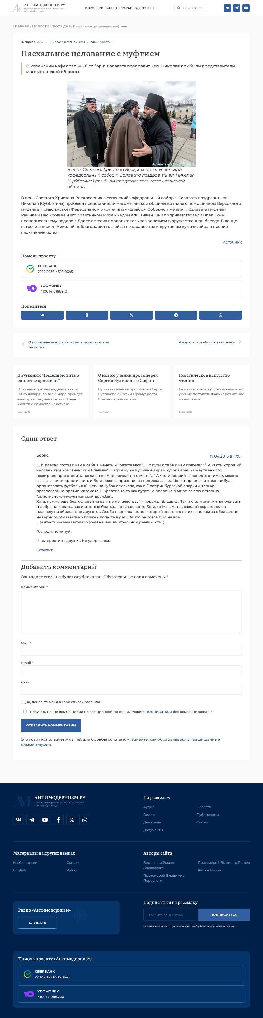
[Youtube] (246, 8)
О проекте (94, 8)
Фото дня (61, 26)
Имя (26, 643)
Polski (72, 870)
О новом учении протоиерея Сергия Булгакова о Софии (128, 377)
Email (27, 662)
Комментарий (34, 587)
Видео (111, 8)
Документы (153, 830)
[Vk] (227, 8)
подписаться (159, 711)
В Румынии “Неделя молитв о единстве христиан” (48, 377)
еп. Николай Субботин (95, 42)
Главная (21, 26)
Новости (40, 26)
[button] (42, 315)
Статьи (126, 8)
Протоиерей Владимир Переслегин (164, 878)
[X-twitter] (71, 820)
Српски (73, 862)
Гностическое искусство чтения (204, 377)
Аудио (148, 807)
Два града (152, 822)
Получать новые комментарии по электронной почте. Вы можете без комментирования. (121, 711)
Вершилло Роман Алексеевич (158, 865)
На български (25, 862)
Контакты (144, 8)
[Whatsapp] (84, 820)
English (19, 870)
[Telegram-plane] (236, 8)
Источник (232, 242)
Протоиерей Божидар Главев (224, 862)
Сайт (25, 682)
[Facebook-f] (58, 820)
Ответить (45, 550)
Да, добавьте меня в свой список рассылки (62, 702)
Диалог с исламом (64, 42)
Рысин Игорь (209, 870)
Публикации (207, 814)
